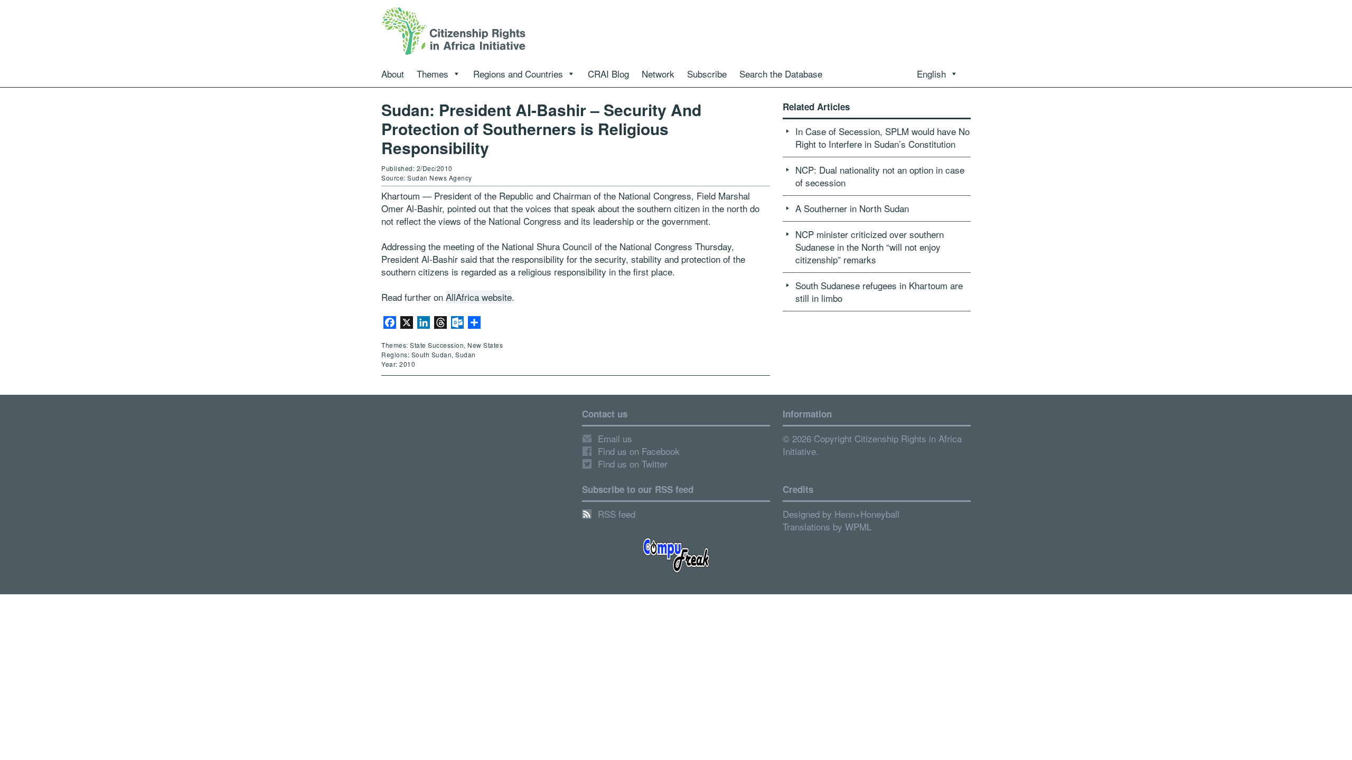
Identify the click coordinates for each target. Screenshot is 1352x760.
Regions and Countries (518, 73)
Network (658, 73)
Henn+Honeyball (866, 513)
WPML (858, 526)
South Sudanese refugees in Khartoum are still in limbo (879, 292)
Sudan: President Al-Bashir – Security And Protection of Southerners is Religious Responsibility (541, 128)
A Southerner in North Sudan (852, 208)
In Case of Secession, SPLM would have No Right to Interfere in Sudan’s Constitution (882, 137)
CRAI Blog (608, 73)
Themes (432, 73)
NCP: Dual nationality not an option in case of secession (879, 176)
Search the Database (780, 73)
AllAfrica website (479, 296)
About (392, 73)
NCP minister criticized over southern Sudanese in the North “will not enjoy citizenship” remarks (869, 246)
